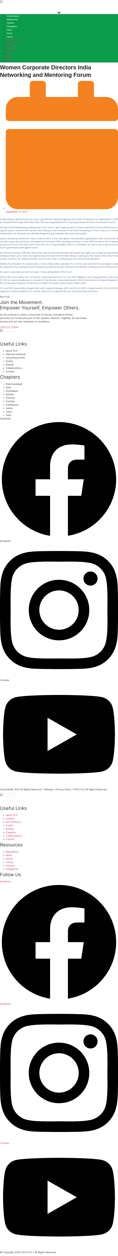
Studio (9, 33)
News (9, 30)
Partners (10, 23)
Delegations (12, 26)
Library (10, 37)
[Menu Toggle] (59, 12)
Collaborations (13, 16)
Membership (12, 19)
